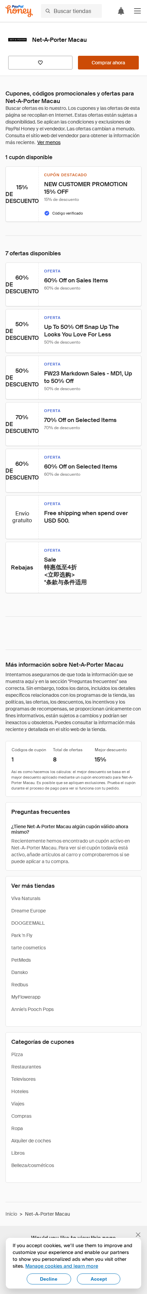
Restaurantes (26, 1067)
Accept (99, 1279)
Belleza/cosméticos (32, 1165)
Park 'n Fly (21, 935)
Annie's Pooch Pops (32, 1009)
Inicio (11, 1214)
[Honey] (19, 11)
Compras (21, 1116)
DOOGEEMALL (28, 923)
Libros (18, 1153)
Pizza (17, 1054)
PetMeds (21, 960)
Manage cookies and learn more (61, 1266)
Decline (48, 1279)
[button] (137, 11)
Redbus (19, 985)
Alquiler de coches (31, 1141)
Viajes (17, 1104)
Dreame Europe (28, 911)
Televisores (23, 1079)
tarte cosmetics (28, 948)
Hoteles (19, 1091)
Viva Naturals (25, 898)
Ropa (17, 1128)
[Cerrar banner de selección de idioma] (138, 1234)
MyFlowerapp (25, 997)
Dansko (19, 972)
